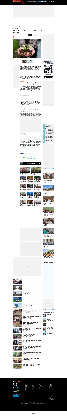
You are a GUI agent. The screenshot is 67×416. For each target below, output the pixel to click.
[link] (51, 1)
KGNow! (50, 387)
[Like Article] (33, 35)
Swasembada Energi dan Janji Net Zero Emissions (32, 340)
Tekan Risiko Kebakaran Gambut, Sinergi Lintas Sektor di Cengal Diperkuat (31, 280)
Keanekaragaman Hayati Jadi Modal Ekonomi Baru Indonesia (32, 353)
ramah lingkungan (29, 111)
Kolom (16, 3)
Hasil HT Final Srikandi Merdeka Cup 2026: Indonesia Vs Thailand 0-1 (48, 214)
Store (39, 388)
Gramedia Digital (51, 398)
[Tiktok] (16, 385)
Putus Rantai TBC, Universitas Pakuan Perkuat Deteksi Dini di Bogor (31, 359)
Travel (52, 3)
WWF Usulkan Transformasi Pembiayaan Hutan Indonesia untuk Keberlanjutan (49, 319)
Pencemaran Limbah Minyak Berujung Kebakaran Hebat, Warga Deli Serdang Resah (48, 235)
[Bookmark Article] (40, 35)
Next (30, 371)
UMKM (33, 390)
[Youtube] (13, 385)
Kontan (50, 389)
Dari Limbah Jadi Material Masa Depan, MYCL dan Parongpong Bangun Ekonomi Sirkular (32, 311)
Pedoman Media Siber (42, 402)
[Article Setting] (29, 175)
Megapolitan (26, 385)
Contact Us (50, 402)
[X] (15, 383)
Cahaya (25, 3)
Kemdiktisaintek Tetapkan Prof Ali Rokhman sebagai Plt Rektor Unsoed (48, 204)
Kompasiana (50, 385)
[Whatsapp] (15, 385)
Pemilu (26, 387)
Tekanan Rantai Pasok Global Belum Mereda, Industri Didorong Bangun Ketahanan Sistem (50, 328)
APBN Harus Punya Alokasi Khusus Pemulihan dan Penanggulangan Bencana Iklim (32, 293)
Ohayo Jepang (41, 386)
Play (39, 390)
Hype (33, 386)
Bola (33, 3)
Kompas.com (14, 26)
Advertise (24, 402)
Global (26, 384)
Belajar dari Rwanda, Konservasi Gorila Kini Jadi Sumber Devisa (50, 324)
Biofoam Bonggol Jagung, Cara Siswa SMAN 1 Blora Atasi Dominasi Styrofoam (50, 333)
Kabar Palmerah (17, 402)
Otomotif (31, 3)
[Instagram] (18, 383)
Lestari (41, 4)
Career (47, 402)
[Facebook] (13, 383)
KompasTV (50, 384)
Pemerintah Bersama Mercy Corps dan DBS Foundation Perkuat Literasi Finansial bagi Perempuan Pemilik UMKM (30, 299)
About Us (21, 402)
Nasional (26, 383)
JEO (39, 384)
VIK (39, 383)
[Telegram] (16, 383)
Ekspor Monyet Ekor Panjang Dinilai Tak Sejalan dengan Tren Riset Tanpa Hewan (31, 365)
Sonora (50, 390)
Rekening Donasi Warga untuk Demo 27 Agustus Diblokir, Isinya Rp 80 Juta (48, 246)
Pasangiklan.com (51, 388)
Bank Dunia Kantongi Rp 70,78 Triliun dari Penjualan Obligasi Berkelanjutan (32, 329)
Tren (38, 3)
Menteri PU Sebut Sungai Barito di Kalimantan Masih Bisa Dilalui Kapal (48, 193)
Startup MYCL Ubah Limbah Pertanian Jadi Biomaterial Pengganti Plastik (30, 323)
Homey (33, 388)
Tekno (28, 3)
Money (43, 3)
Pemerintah (21, 26)
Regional (26, 386)
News (14, 3)
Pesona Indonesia (41, 389)
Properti (46, 3)
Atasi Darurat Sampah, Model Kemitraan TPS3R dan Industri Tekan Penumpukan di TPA (32, 347)
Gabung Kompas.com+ (51, 58)
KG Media (50, 386)
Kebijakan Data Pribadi (36, 402)
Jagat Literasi (22, 3)
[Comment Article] (39, 35)
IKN (25, 388)
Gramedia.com (51, 397)
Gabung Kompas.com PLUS (42, 1)
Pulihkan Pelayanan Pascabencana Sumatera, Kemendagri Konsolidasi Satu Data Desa (31, 287)
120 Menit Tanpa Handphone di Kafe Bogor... (48, 225)
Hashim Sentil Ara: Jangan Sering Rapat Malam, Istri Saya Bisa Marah (48, 257)
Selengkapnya (35, 156)
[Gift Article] (35, 35)
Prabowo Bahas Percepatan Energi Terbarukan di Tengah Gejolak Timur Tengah (50, 315)
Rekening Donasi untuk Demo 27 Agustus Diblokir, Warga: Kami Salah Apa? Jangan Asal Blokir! (48, 181)
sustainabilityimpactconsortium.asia (30, 158)
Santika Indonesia (51, 399)
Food (33, 389)
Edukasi (49, 3)
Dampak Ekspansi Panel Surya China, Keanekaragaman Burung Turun (29, 305)
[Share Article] (37, 35)
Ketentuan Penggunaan (29, 402)
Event (18, 3)
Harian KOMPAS (51, 383)
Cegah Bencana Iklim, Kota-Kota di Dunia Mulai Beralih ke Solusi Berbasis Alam (31, 335)
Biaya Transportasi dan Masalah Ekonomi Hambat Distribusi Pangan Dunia (32, 317)
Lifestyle (36, 3)
